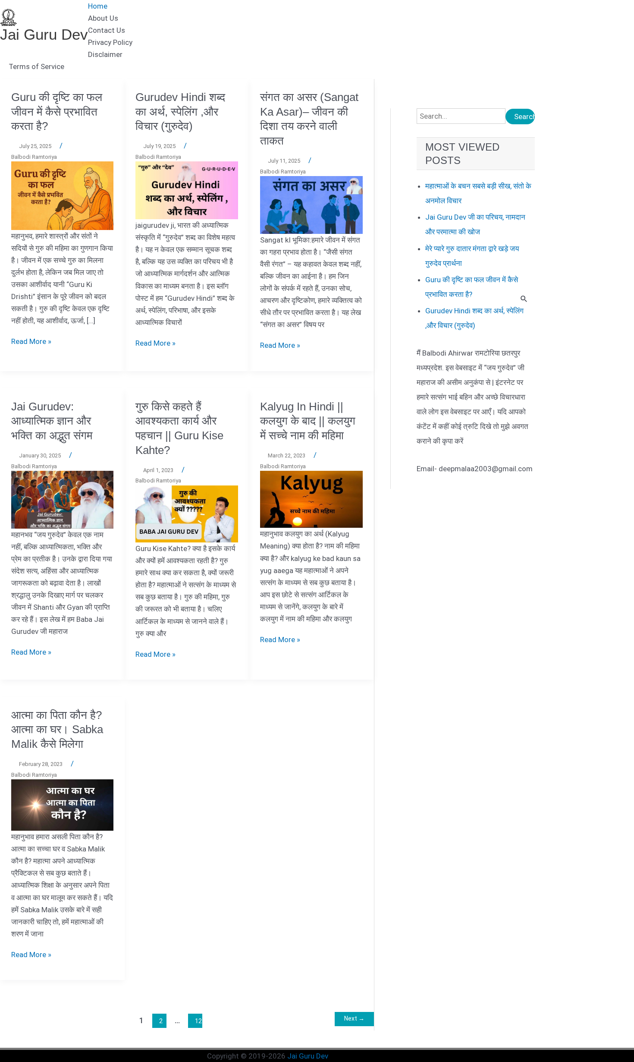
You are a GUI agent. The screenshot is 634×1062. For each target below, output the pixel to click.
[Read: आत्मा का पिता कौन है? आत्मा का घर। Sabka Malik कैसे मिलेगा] (62, 804)
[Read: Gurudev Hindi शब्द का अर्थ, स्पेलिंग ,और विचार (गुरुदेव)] (186, 190)
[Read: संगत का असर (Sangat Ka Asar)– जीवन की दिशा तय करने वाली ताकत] (311, 204)
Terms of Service (36, 66)
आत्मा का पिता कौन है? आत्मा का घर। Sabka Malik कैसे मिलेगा (57, 730)
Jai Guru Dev (44, 34)
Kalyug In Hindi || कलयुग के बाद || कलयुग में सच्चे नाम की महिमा (307, 421)
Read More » (31, 341)
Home (97, 6)
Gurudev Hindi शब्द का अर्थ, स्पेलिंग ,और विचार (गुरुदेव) (180, 112)
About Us (103, 18)
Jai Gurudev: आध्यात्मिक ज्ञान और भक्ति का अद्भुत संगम (51, 421)
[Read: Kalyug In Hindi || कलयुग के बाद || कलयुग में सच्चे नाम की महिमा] (311, 499)
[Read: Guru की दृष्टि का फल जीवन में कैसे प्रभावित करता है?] (62, 195)
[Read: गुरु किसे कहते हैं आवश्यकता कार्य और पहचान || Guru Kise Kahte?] (186, 513)
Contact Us (106, 30)
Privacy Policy (110, 42)
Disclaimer (105, 54)
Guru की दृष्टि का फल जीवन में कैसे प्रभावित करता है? (56, 112)
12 (198, 1021)
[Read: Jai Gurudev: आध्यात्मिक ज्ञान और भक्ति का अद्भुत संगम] (62, 499)
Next (354, 1018)
